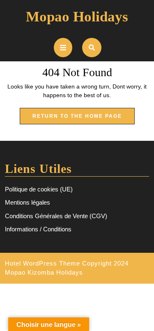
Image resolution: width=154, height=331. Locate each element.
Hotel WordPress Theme (42, 263)
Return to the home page (83, 118)
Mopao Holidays (77, 17)
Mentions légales (27, 202)
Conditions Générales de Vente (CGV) (56, 215)
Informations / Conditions (38, 229)
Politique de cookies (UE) (39, 189)
